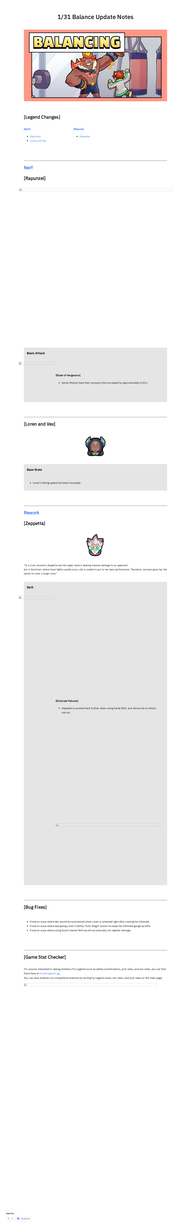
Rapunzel (35, 136)
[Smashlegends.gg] (90, 984)
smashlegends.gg (49, 973)
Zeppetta (85, 136)
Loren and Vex (38, 141)
